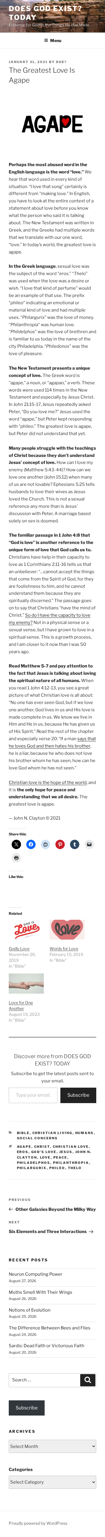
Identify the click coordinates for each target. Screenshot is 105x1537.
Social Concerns (37, 1138)
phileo (57, 1168)
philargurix (32, 1168)
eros (23, 1152)
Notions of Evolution (29, 1310)
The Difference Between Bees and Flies (49, 1328)
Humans (84, 1133)
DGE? (61, 62)
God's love (44, 1152)
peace (60, 1157)
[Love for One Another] (26, 983)
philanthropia (71, 1163)
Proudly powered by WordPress (38, 1523)
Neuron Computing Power (35, 1274)
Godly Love (19, 948)
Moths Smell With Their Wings (40, 1292)
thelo (75, 1168)
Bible (23, 1133)
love (45, 1157)
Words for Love (64, 948)
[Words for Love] (67, 930)
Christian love (71, 1147)
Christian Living (52, 1133)
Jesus (66, 1152)
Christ (42, 1147)
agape (24, 1147)
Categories (21, 1469)
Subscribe (78, 1095)
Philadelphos (33, 1163)
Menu (55, 40)
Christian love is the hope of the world (48, 782)
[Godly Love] (26, 930)
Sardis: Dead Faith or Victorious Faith (46, 1345)
